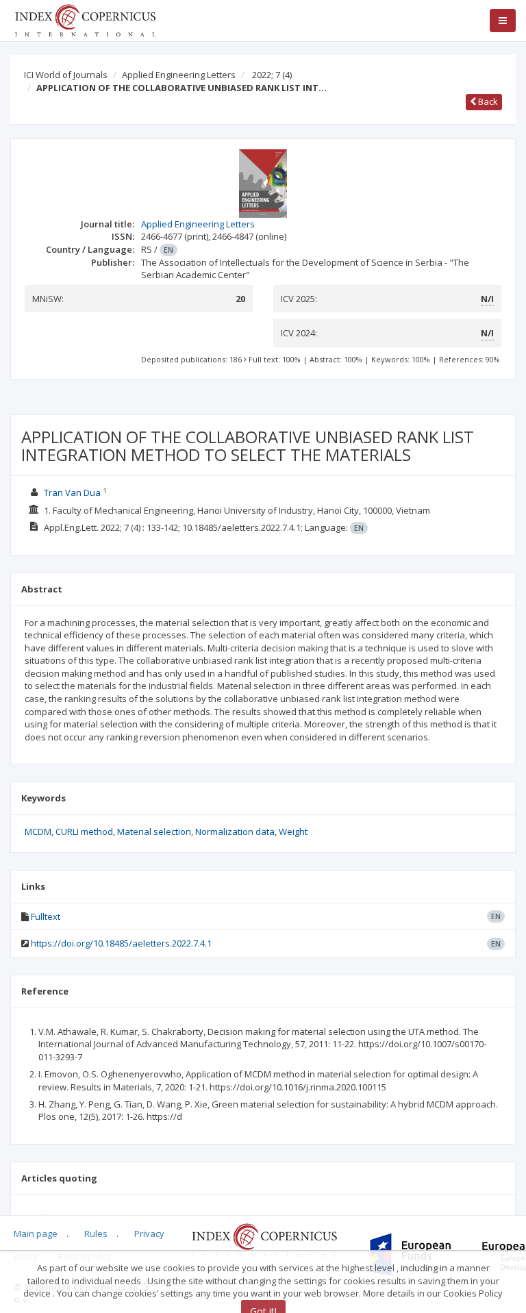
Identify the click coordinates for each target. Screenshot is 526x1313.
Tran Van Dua (72, 492)
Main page (36, 1233)
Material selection (154, 831)
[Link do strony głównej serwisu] (85, 19)
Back (487, 101)
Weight (293, 831)
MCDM (38, 831)
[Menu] (503, 20)
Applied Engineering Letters (179, 74)
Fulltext (45, 916)
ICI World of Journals (66, 74)
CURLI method (84, 831)
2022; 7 (272, 74)
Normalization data (235, 831)
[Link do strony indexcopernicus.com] (264, 1239)
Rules (96, 1233)
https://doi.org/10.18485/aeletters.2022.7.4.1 (121, 943)
